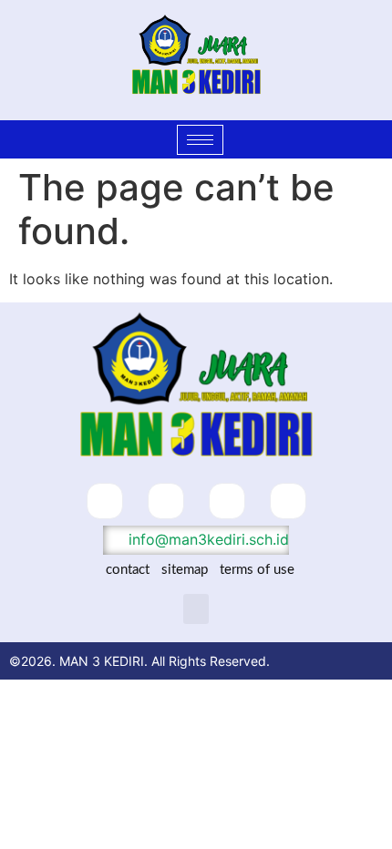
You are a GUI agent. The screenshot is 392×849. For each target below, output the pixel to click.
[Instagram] (227, 501)
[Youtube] (288, 501)
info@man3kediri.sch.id (206, 539)
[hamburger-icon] (200, 140)
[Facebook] (105, 501)
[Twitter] (166, 501)
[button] (196, 609)
